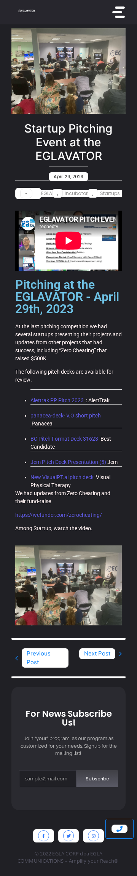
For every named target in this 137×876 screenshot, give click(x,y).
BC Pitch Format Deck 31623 (64, 439)
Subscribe (97, 778)
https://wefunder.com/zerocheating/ (58, 515)
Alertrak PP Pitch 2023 (57, 400)
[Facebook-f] (43, 835)
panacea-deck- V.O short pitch (65, 415)
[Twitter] (68, 835)
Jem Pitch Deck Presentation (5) (68, 462)
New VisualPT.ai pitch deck (62, 477)
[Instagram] (93, 835)
